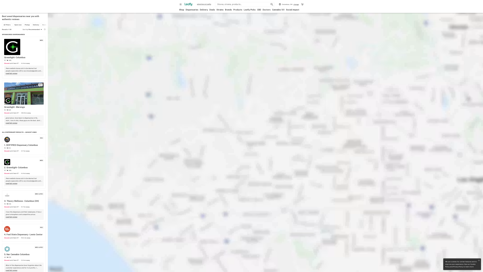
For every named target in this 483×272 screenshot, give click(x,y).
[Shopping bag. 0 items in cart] (302, 4)
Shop (181, 10)
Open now (18, 25)
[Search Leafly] (271, 4)
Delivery (204, 10)
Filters (8, 25)
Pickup (27, 25)
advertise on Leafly (204, 4)
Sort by (25, 29)
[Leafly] (188, 4)
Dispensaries (192, 10)
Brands (228, 10)
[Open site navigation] (180, 4)
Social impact (292, 10)
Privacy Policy (458, 267)
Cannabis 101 (278, 10)
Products (237, 10)
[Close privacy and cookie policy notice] (479, 260)
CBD (259, 10)
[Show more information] (45, 29)
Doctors (267, 10)
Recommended (34, 29)
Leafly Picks (250, 10)
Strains (220, 10)
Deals (212, 10)
